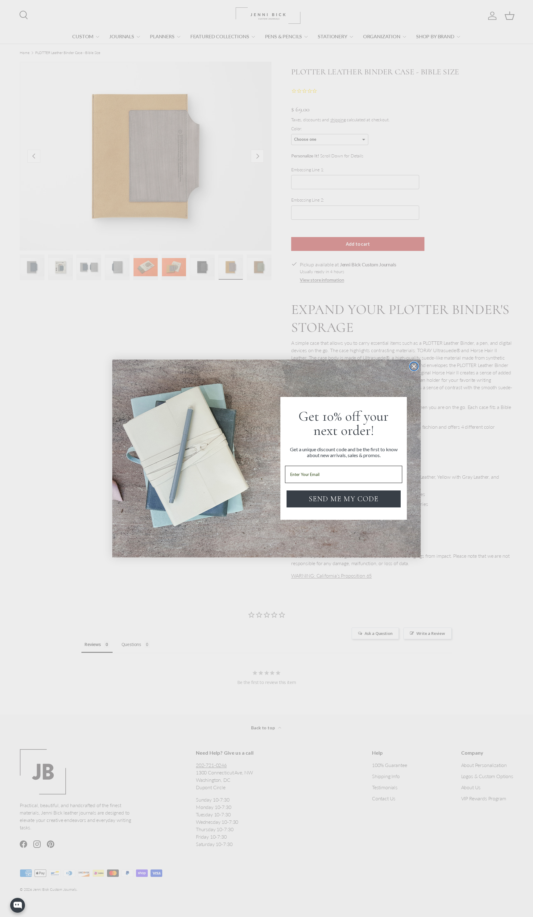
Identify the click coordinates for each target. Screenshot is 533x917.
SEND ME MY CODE (343, 498)
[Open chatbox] (17, 905)
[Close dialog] (414, 366)
